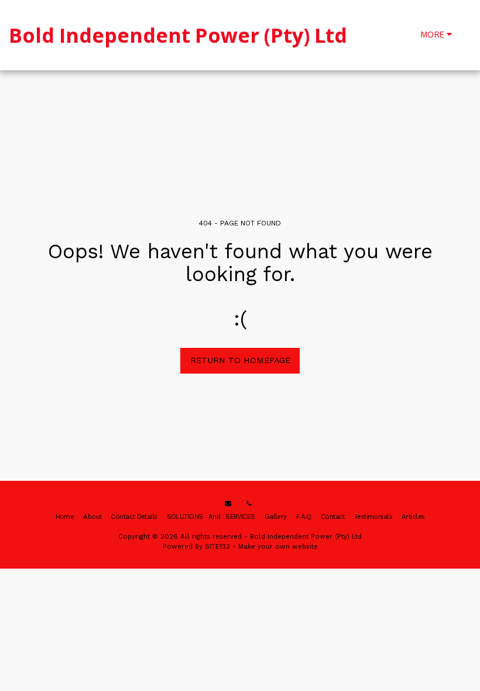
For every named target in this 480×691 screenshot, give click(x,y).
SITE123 (217, 546)
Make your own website (278, 546)
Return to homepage (240, 360)
